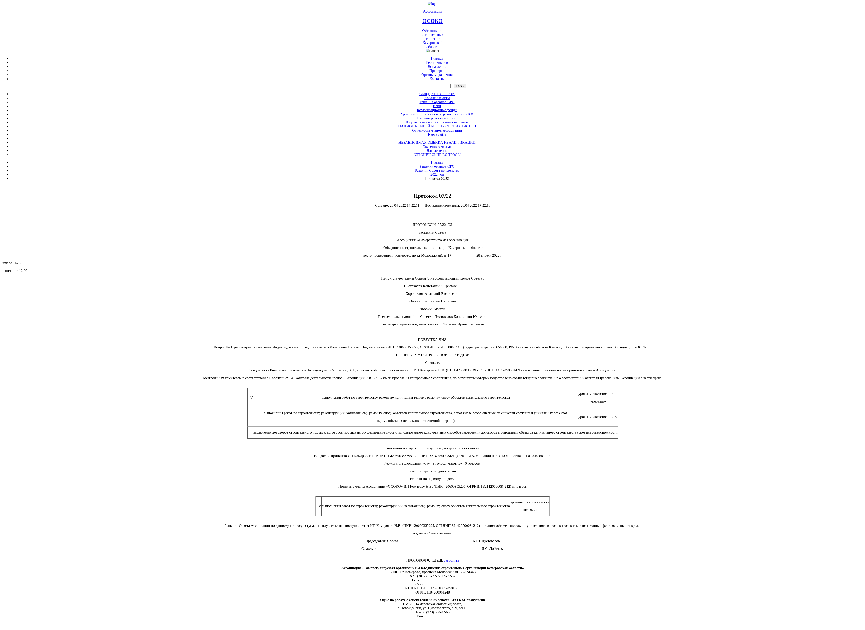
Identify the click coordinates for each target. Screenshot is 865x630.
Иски (437, 106)
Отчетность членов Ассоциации (437, 130)
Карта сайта (437, 134)
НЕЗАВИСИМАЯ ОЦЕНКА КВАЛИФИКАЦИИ (437, 142)
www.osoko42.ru (437, 584)
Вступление (437, 66)
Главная (437, 58)
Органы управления (437, 75)
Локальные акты (437, 98)
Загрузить (451, 560)
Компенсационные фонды (437, 110)
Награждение (437, 150)
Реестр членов (437, 62)
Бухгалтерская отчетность (437, 118)
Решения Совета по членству (437, 170)
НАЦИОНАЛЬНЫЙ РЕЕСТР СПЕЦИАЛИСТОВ (437, 126)
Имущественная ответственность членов (437, 122)
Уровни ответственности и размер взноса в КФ (437, 114)
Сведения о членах (437, 146)
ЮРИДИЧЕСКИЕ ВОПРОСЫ (437, 155)
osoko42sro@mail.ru (438, 580)
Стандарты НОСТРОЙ (437, 94)
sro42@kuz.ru (438, 616)
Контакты (437, 79)
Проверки (437, 71)
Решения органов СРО (437, 102)
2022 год (437, 174)
